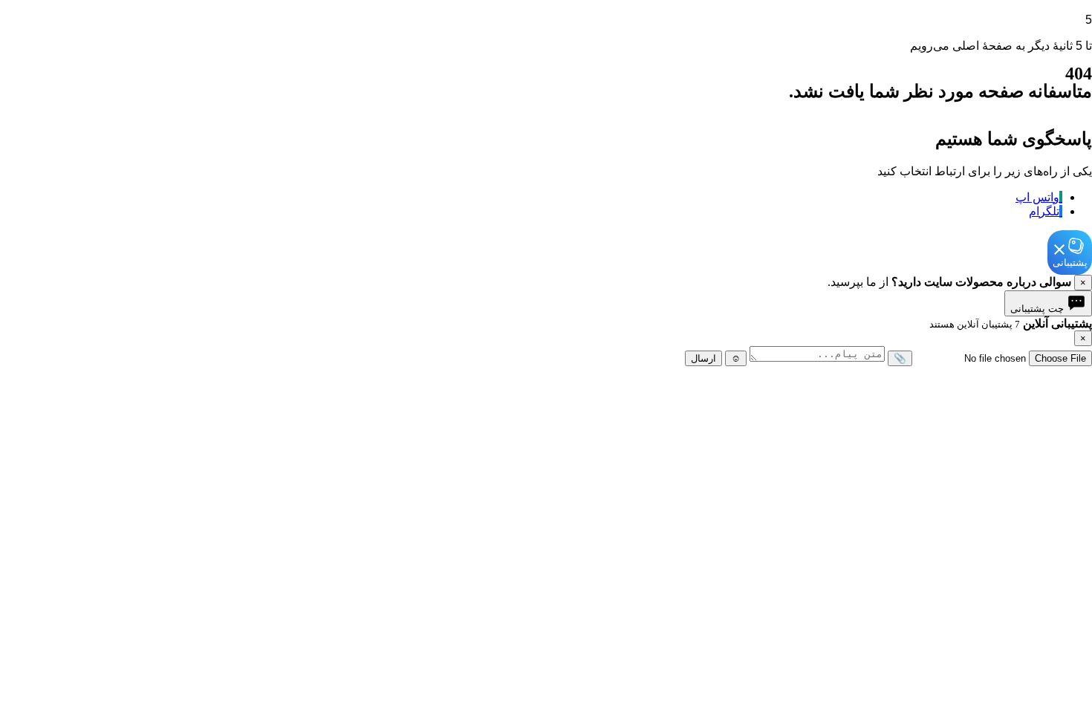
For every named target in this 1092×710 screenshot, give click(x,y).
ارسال (703, 358)
